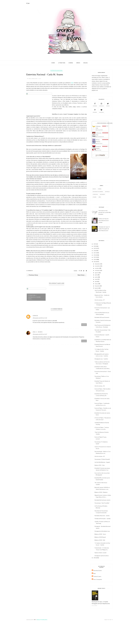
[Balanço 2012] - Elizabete (101, 492)
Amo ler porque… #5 (100, 456)
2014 (95, 259)
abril (96, 281)
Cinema (70, 62)
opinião (94, 197)
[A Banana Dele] (93, 129)
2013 (95, 261)
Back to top (108, 619)
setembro (97, 270)
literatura (95, 194)
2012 (95, 557)
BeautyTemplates (42, 619)
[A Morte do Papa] (93, 136)
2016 (95, 255)
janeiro (97, 288)
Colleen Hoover (99, 143)
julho (96, 275)
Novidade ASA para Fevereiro (102, 317)
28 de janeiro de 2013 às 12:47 (40, 334)
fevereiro (97, 286)
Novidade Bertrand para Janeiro (102, 500)
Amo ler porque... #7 (100, 300)
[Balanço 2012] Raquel (100, 537)
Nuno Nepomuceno (100, 136)
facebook (95, 105)
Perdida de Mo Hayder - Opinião (103, 518)
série (100, 197)
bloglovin (101, 112)
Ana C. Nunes (38, 332)
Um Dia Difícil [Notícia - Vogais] (102, 462)
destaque (107, 191)
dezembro (97, 264)
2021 (95, 244)
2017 (95, 252)
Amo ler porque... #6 (100, 386)
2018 (95, 250)
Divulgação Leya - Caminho (101, 359)
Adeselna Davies (97, 570)
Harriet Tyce (99, 150)
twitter (108, 105)
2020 (95, 246)
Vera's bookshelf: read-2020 (104, 123)
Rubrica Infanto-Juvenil (100, 552)
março (96, 283)
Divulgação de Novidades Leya (102, 531)
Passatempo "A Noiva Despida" (102, 459)
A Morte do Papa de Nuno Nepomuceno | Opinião (103, 220)
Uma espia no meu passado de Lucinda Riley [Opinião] (104, 212)
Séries (78, 62)
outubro (97, 268)
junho (96, 277)
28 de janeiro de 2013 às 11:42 (40, 318)
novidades (102, 194)
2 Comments (29, 270)
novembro (97, 266)
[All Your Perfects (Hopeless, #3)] (93, 143)
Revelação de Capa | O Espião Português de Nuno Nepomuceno (104, 228)
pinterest (95, 112)
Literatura (61, 62)
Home (53, 62)
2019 (95, 248)
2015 (95, 257)
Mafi (94, 573)
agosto (97, 272)
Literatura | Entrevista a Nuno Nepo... (34, 297)
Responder (84, 324)
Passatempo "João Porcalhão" (102, 503)
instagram (101, 105)
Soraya (35, 315)
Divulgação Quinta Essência (102, 555)
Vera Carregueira (97, 579)
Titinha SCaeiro (97, 576)
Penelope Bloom (100, 129)
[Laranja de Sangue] (93, 150)
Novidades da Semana (98, 191)
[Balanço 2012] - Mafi (100, 540)
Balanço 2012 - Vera (100, 465)
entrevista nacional (57, 70)
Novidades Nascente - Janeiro (102, 515)
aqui (72, 82)
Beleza (85, 62)
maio (96, 279)
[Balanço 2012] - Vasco (100, 534)
